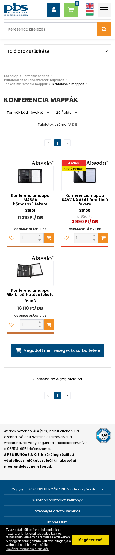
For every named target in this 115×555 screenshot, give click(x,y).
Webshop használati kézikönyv (57, 500)
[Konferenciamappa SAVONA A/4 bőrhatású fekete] (84, 175)
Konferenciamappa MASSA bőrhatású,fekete (30, 200)
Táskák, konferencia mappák (26, 84)
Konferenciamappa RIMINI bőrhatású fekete (30, 292)
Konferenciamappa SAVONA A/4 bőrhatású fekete (85, 200)
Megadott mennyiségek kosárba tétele (62, 350)
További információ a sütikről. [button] (27, 549)
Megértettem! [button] (90, 540)
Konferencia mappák (68, 84)
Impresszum (57, 522)
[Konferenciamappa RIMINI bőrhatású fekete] (30, 270)
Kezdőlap (11, 76)
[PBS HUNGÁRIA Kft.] (16, 9)
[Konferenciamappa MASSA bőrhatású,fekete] (30, 175)
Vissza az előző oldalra (59, 379)
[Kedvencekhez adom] (12, 238)
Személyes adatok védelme (57, 511)
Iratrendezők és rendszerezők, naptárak (34, 80)
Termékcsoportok (36, 76)
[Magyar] (90, 13)
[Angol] (90, 6)
